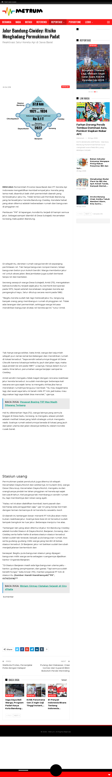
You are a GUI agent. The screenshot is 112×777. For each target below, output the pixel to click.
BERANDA (6, 22)
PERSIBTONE (75, 22)
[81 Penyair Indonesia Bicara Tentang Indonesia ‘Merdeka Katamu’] (57, 690)
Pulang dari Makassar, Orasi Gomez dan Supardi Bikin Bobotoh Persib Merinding (55, 668)
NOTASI (28, 22)
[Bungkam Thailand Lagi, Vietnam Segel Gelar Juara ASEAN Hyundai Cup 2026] (93, 66)
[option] (93, 67)
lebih (88, 22)
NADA (18, 22)
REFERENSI (41, 22)
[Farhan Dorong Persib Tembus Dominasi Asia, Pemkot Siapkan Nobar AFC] (93, 111)
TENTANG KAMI (10, 2)
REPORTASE (56, 22)
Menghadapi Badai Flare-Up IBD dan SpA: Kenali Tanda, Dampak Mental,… (99, 182)
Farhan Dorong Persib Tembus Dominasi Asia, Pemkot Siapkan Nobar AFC (91, 129)
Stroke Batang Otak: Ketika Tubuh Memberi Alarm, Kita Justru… (100, 200)
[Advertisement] (36, 64)
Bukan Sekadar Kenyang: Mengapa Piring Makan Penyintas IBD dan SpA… (92, 163)
